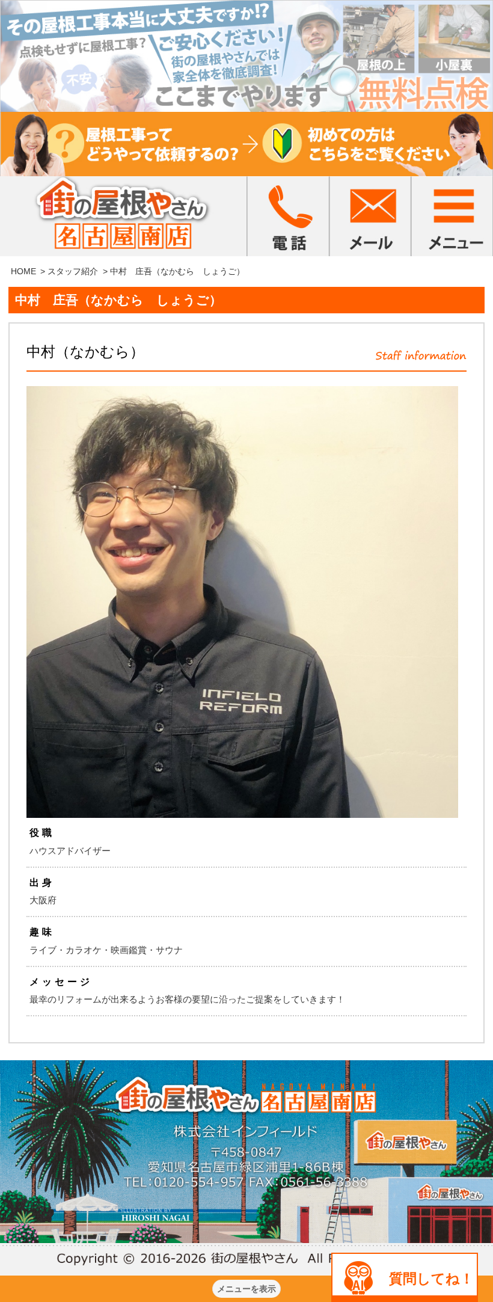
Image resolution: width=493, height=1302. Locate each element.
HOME (23, 271)
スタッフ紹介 (72, 271)
